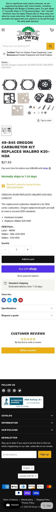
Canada (27, 476)
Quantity (5, 243)
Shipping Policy (43, 500)
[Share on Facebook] (3, 300)
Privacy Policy (28, 503)
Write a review (28, 350)
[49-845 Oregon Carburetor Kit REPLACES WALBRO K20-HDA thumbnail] (6, 131)
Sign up (44, 454)
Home (4, 62)
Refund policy (27, 500)
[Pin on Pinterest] (20, 300)
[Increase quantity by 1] (28, 249)
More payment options (28, 276)
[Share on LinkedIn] (15, 300)
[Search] (50, 46)
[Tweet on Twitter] (9, 300)
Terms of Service (10, 500)
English (26, 468)
